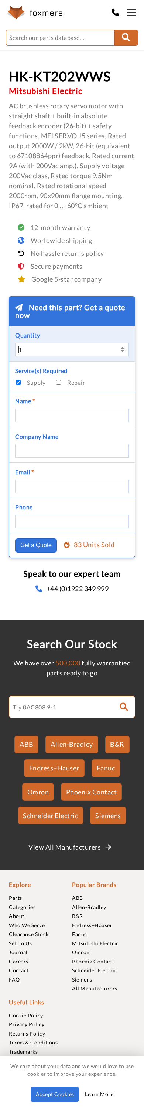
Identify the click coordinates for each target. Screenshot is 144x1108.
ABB (27, 744)
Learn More (99, 1094)
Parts (15, 898)
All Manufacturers (94, 988)
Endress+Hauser (54, 768)
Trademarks (23, 1051)
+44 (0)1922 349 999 (78, 589)
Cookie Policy (26, 1015)
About (16, 916)
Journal (18, 952)
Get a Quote (36, 545)
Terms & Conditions (33, 1042)
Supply (36, 382)
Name (25, 400)
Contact (19, 970)
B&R (117, 744)
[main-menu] (131, 13)
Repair (76, 382)
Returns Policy (27, 1033)
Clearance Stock (29, 934)
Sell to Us (20, 943)
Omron (38, 792)
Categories (22, 907)
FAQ (14, 979)
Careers (18, 961)
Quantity (27, 335)
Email (24, 471)
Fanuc (106, 768)
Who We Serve (27, 925)
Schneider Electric (50, 815)
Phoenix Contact (91, 792)
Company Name (36, 436)
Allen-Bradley (72, 744)
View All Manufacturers (65, 847)
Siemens (108, 815)
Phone (24, 507)
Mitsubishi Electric (95, 943)
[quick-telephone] (117, 12)
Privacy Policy (26, 1024)
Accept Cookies (55, 1094)
